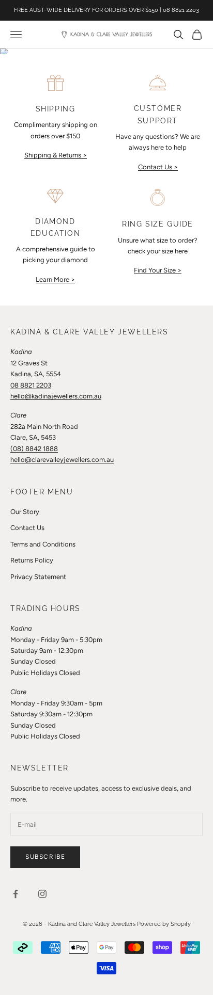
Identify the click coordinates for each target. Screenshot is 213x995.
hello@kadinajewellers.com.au (55, 396)
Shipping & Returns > (55, 155)
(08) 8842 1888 (34, 449)
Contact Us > (158, 167)
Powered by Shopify (164, 924)
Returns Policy (31, 560)
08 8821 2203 (30, 385)
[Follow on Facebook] (15, 894)
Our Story (24, 512)
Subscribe (45, 856)
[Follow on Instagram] (42, 894)
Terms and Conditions (42, 544)
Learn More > (55, 279)
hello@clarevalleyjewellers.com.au (62, 459)
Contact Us (27, 528)
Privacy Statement (38, 577)
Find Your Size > (157, 270)
